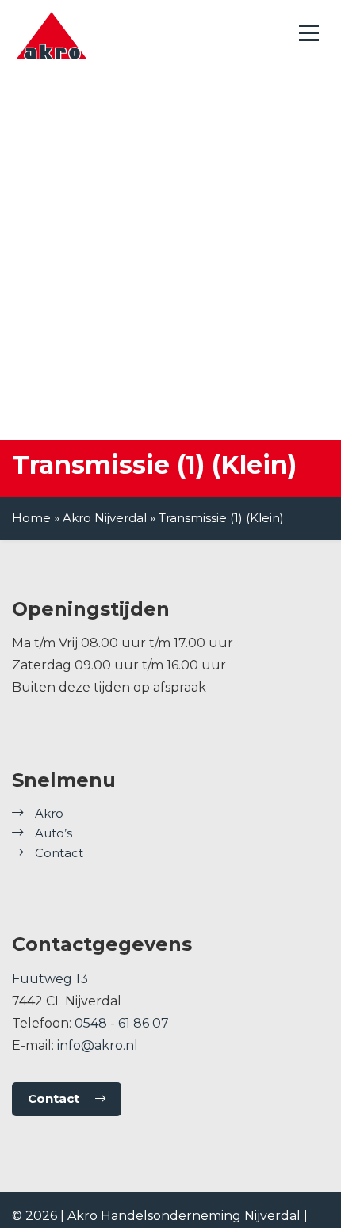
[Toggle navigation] (309, 33)
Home (31, 517)
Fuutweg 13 (50, 978)
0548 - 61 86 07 (122, 1023)
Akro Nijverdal (105, 517)
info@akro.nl (97, 1045)
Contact (59, 852)
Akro (49, 813)
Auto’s (53, 833)
